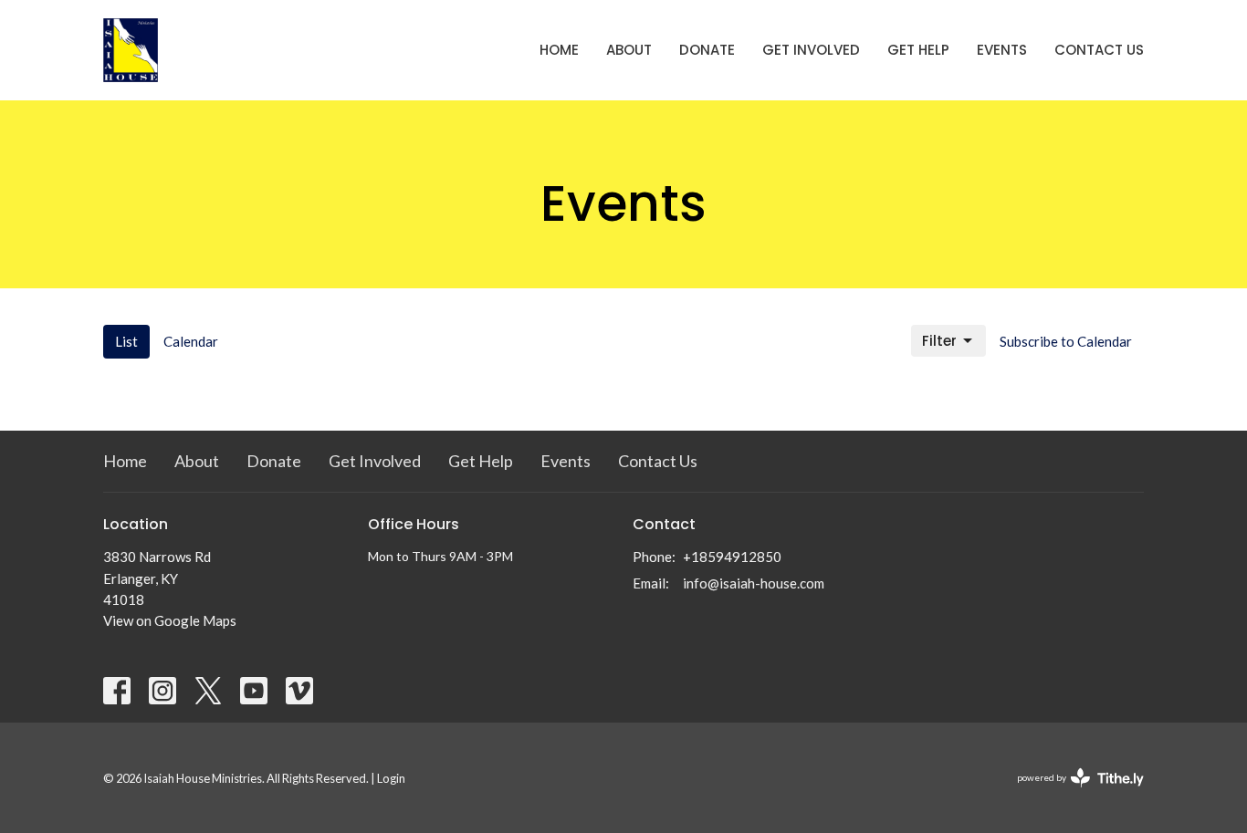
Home (559, 49)
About (629, 49)
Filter (939, 340)
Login (391, 778)
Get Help (918, 49)
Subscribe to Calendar (1066, 341)
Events (1002, 49)
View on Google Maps (169, 620)
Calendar (190, 341)
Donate (707, 49)
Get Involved (811, 49)
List (126, 341)
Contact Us (1099, 49)
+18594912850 (732, 556)
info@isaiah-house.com (753, 583)
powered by (1071, 793)
